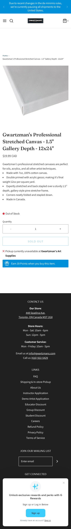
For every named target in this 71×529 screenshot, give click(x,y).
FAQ (35, 376)
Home (5, 55)
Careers (35, 421)
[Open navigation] (4, 20)
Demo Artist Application (35, 399)
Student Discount (35, 415)
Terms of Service (35, 438)
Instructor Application (35, 393)
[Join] (57, 461)
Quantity (7, 221)
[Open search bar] (12, 20)
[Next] (67, 7)
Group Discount (36, 410)
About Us (35, 387)
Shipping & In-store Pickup (35, 382)
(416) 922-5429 (39, 358)
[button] (35, 98)
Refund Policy (35, 427)
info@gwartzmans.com (42, 353)
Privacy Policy (35, 432)
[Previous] (4, 7)
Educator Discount (35, 404)
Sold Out (35, 241)
